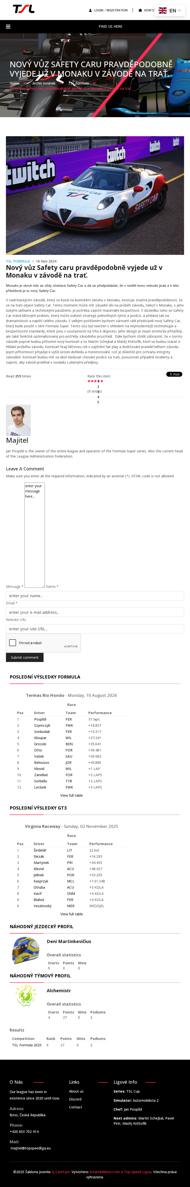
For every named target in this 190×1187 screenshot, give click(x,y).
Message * (15, 586)
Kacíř (38, 893)
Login (98, 10)
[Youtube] (142, 26)
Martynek (41, 862)
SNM (71, 893)
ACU (70, 868)
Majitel (17, 440)
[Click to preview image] (95, 195)
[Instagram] (149, 26)
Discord (75, 1099)
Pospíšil (40, 719)
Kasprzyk (41, 881)
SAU (69, 756)
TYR (69, 781)
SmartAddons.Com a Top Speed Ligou (120, 1171)
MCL (70, 881)
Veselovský (42, 905)
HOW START (153, 10)
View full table (71, 795)
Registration (117, 10)
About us (76, 1091)
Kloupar (40, 737)
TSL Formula (18, 261)
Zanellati (41, 774)
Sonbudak (42, 731)
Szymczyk (42, 725)
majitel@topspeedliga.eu (31, 1148)
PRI (69, 862)
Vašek (39, 756)
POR (70, 875)
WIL (69, 737)
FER (69, 719)
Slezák (39, 856)
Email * (12, 603)
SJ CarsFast (60, 1171)
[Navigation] (8, 26)
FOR (69, 750)
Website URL (16, 619)
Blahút (39, 899)
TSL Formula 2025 (27, 1045)
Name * (52, 586)
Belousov (41, 762)
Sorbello (40, 781)
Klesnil (39, 768)
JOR (68, 762)
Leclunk (40, 787)
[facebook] (128, 26)
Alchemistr (59, 990)
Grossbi (40, 744)
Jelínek (39, 875)
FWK (69, 725)
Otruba (39, 887)
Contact (75, 1107)
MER (70, 905)
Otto (38, 750)
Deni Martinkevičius (69, 941)
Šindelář (40, 850)
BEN (69, 744)
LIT (69, 850)
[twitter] (135, 26)
